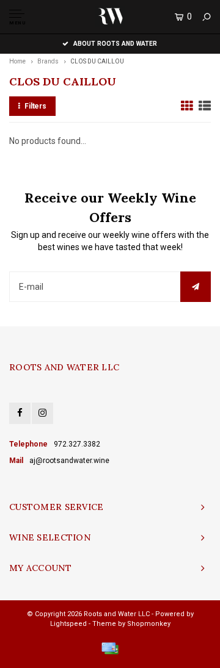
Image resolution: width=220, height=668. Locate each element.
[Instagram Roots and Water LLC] (42, 413)
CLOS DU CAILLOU (97, 61)
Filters (35, 106)
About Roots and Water (115, 43)
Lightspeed (68, 624)
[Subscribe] (195, 286)
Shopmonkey (148, 624)
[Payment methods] (110, 648)
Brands (48, 61)
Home (17, 61)
